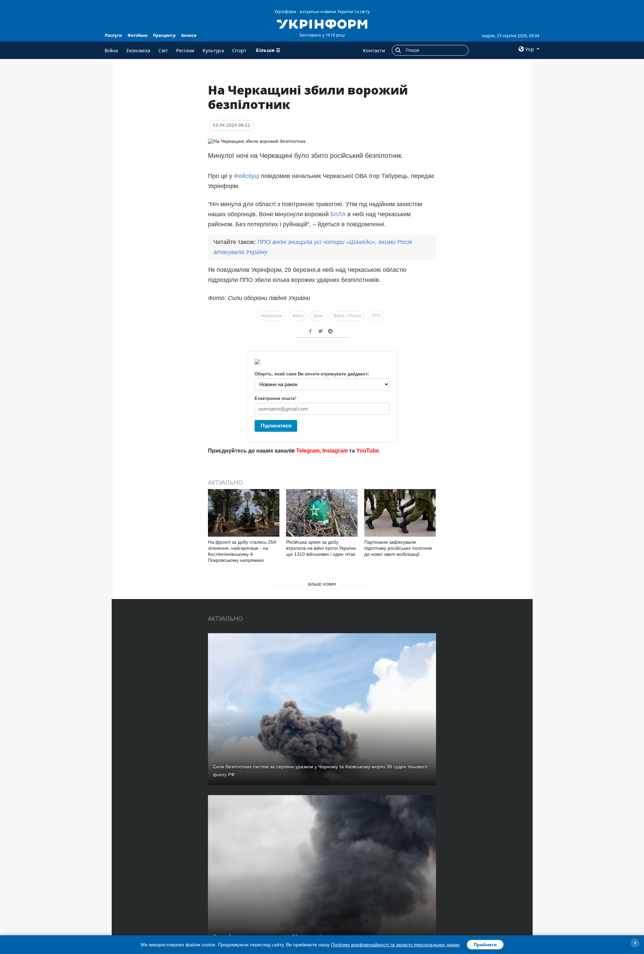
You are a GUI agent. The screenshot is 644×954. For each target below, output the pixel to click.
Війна (111, 50)
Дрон (318, 315)
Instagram (335, 451)
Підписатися (276, 425)
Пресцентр (164, 35)
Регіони (185, 50)
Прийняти (485, 944)
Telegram (308, 451)
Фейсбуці (246, 176)
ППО (376, 315)
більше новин (322, 584)
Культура (213, 50)
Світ (163, 50)
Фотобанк (137, 35)
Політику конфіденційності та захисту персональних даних (395, 944)
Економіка (138, 50)
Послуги (113, 35)
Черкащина (271, 315)
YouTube (367, 451)
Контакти (374, 50)
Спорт (239, 50)
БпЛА (338, 214)
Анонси (189, 35)
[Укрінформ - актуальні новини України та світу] (322, 23)
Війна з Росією (347, 315)
